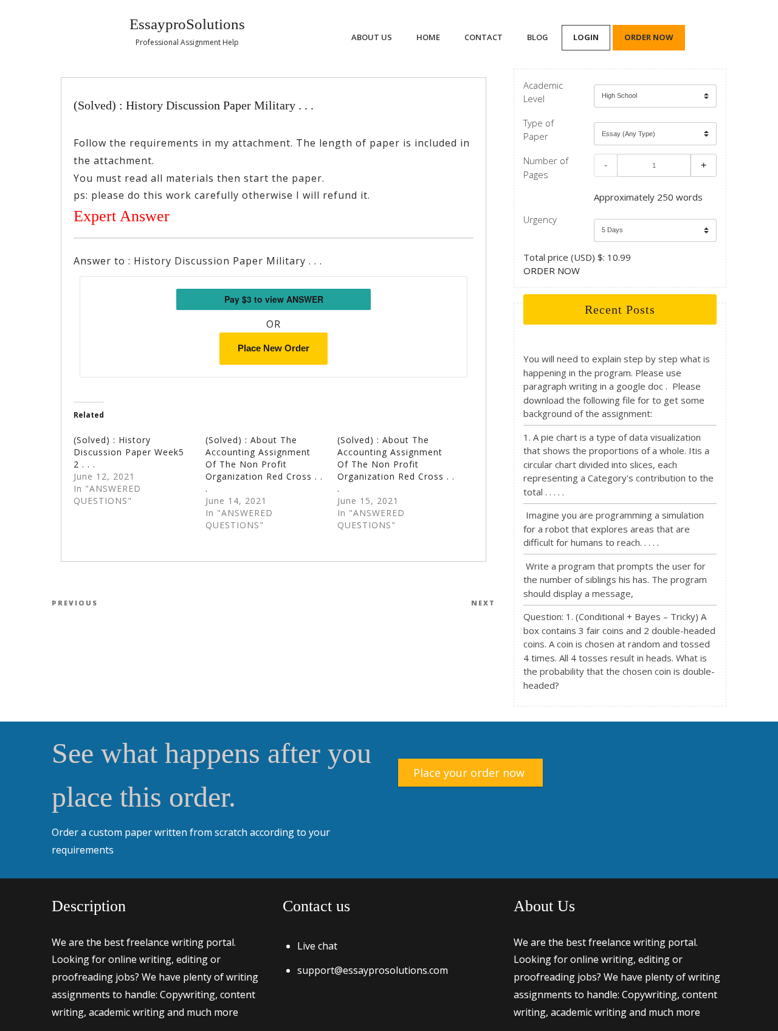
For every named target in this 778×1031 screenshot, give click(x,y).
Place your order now (469, 772)
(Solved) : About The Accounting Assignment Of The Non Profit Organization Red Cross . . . (264, 464)
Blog (537, 37)
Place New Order (273, 348)
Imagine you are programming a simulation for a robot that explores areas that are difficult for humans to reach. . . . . (613, 528)
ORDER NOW (551, 270)
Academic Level (543, 92)
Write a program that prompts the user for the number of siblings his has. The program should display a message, (615, 579)
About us (371, 37)
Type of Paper (538, 130)
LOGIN (586, 37)
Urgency (540, 219)
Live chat (317, 946)
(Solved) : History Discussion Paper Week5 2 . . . (129, 452)
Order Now (648, 37)
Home (428, 37)
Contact (483, 37)
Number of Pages (545, 167)
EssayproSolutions (187, 24)
